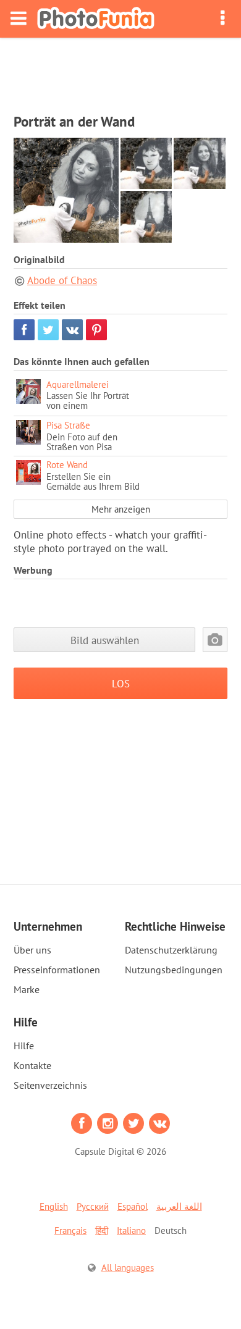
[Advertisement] (120, 72)
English (54, 1206)
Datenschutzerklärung (171, 950)
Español (132, 1206)
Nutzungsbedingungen (173, 969)
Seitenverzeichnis (50, 1085)
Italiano (131, 1230)
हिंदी (101, 1230)
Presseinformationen (57, 969)
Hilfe (24, 1045)
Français (70, 1230)
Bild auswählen (104, 640)
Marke (27, 989)
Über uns (32, 950)
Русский (93, 1206)
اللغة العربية (179, 1206)
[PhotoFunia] (95, 19)
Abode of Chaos (62, 280)
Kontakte (32, 1065)
